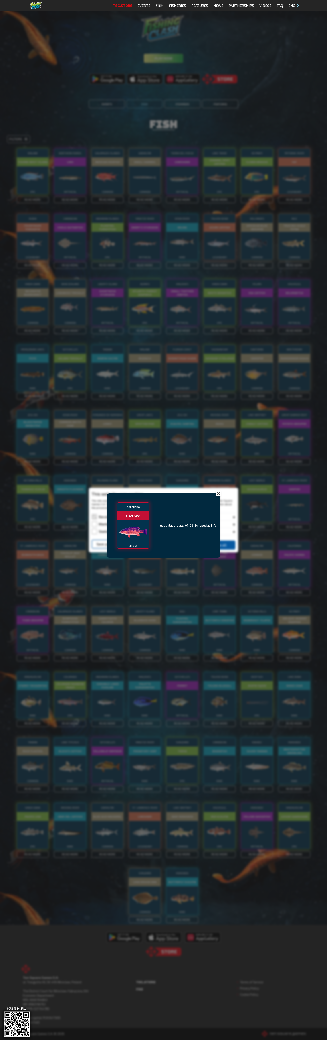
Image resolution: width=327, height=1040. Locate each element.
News (218, 5)
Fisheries (177, 5)
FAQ (280, 5)
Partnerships (241, 5)
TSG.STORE (122, 5)
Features (199, 5)
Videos (265, 5)
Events (143, 5)
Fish (160, 5)
